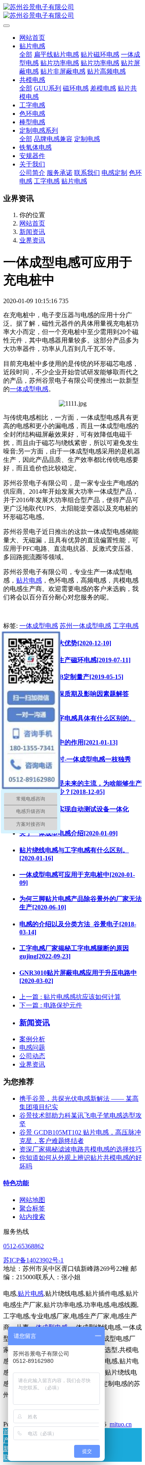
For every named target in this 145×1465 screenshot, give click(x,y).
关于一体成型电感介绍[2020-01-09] (68, 833)
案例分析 (32, 1039)
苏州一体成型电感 (85, 625)
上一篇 (70, 996)
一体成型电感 (29, 389)
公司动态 (32, 1056)
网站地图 (32, 1199)
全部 (25, 54)
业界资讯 (32, 240)
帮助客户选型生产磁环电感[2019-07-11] (74, 660)
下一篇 (50, 1005)
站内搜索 (32, 1216)
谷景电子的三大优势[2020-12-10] (65, 643)
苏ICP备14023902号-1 (33, 1260)
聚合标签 (32, 1208)
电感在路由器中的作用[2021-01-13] (68, 742)
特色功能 (16, 1183)
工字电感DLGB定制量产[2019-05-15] (71, 676)
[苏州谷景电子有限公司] (72, 11)
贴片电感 (29, 580)
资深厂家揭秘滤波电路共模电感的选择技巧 (80, 1149)
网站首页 (32, 37)
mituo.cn (121, 1424)
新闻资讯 (32, 231)
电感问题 (32, 1047)
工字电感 (126, 625)
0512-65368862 (23, 1246)
